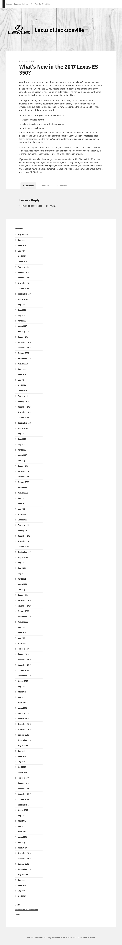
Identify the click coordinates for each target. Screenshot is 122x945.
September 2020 (24, 616)
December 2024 (24, 342)
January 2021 (23, 595)
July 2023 (21, 434)
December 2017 (24, 789)
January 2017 (23, 848)
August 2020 (23, 622)
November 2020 (24, 606)
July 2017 (21, 815)
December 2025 (24, 278)
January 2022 (23, 530)
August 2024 (23, 364)
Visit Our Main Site (42, 4)
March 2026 (22, 262)
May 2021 (21, 573)
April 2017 (22, 832)
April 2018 (22, 767)
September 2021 (24, 552)
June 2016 (22, 885)
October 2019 (23, 670)
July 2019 (21, 686)
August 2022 (23, 493)
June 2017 (22, 821)
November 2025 (24, 283)
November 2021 (24, 541)
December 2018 (24, 724)
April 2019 (22, 703)
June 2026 (22, 245)
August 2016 (23, 875)
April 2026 (22, 256)
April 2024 (22, 385)
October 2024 (23, 353)
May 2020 (21, 638)
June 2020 (22, 633)
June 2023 (22, 439)
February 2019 (23, 713)
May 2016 (21, 891)
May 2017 (21, 826)
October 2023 (23, 417)
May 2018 (21, 762)
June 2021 (22, 568)
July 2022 (21, 498)
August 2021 (23, 557)
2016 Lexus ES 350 (36, 82)
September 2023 (24, 423)
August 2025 (23, 299)
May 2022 (21, 509)
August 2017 (23, 810)
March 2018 (22, 772)
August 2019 (23, 681)
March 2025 (22, 326)
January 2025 (23, 337)
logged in (34, 206)
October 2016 (23, 864)
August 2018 (23, 745)
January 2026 (23, 272)
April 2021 (22, 579)
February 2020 (23, 649)
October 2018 (23, 735)
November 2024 (24, 348)
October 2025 (23, 288)
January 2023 (23, 466)
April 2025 (22, 321)
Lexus (17, 914)
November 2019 (24, 665)
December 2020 (24, 600)
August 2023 (23, 428)
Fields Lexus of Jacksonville (26, 910)
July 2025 (21, 305)
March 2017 (22, 837)
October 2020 (23, 611)
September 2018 (24, 740)
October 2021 (23, 547)
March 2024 (22, 391)
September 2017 (24, 805)
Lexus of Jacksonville (76, 169)
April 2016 (22, 896)
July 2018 (21, 751)
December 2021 (24, 536)
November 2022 (24, 477)
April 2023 (22, 450)
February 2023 (23, 461)
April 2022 (22, 514)
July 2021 (21, 563)
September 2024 (24, 358)
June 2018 (22, 756)
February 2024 (23, 396)
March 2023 (22, 455)
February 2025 (23, 331)
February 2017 (23, 842)
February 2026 (23, 267)
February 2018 (23, 778)
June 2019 (22, 692)
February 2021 (23, 590)
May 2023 (21, 444)
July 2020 (21, 627)
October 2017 (23, 799)
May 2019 (21, 697)
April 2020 (22, 643)
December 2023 (24, 407)
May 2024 (21, 380)
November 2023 (24, 412)
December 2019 (24, 660)
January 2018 (23, 783)
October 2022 (23, 482)
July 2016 (21, 880)
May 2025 (21, 315)
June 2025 (22, 310)
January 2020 (23, 654)
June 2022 (22, 504)
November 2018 (24, 729)
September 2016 (24, 869)
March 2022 (22, 520)
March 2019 (22, 708)
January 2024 (23, 401)
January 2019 (23, 719)
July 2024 (21, 369)
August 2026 (23, 235)
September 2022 (24, 487)
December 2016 (24, 853)
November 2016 (24, 859)
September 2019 (24, 676)
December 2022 (24, 471)
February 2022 (23, 525)
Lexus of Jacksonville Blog (17, 4)
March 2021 (22, 584)
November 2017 (24, 794)
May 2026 (21, 251)
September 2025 (24, 294)
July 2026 (21, 240)
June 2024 (22, 374)
